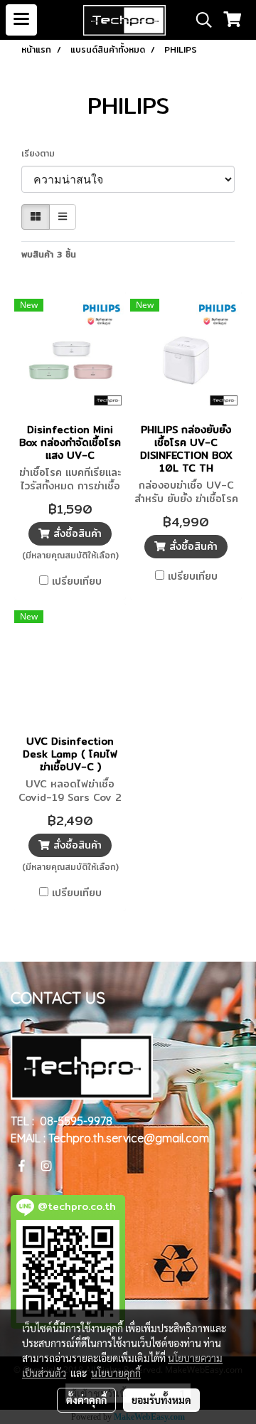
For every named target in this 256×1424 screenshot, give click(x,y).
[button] (199, 20)
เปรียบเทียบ (77, 581)
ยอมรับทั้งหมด (161, 1399)
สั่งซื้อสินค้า (76, 533)
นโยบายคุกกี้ (116, 1372)
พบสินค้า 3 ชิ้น (48, 254)
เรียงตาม (43, 153)
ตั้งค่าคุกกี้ (86, 1399)
